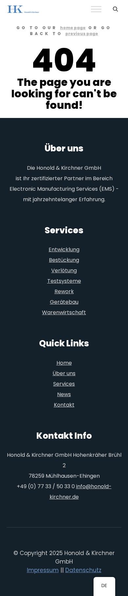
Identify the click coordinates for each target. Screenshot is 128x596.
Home (64, 363)
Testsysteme (64, 281)
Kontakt (64, 405)
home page (73, 27)
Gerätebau (64, 302)
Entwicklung (64, 249)
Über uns (64, 373)
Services (64, 384)
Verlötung (64, 270)
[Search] (115, 9)
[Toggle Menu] (96, 9)
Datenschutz (83, 570)
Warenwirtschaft (64, 312)
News (64, 394)
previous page (81, 33)
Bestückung (64, 260)
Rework (64, 291)
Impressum (43, 570)
